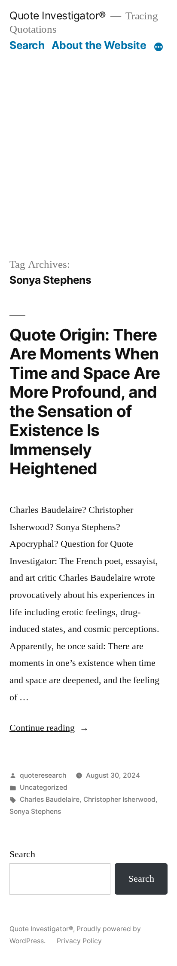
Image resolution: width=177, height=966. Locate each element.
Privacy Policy (79, 941)
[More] (158, 47)
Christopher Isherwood (119, 799)
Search (26, 45)
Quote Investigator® (57, 15)
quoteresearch (43, 775)
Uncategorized (43, 787)
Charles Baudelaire (49, 799)
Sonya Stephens (35, 811)
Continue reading (49, 728)
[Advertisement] (88, 144)
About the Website (99, 45)
